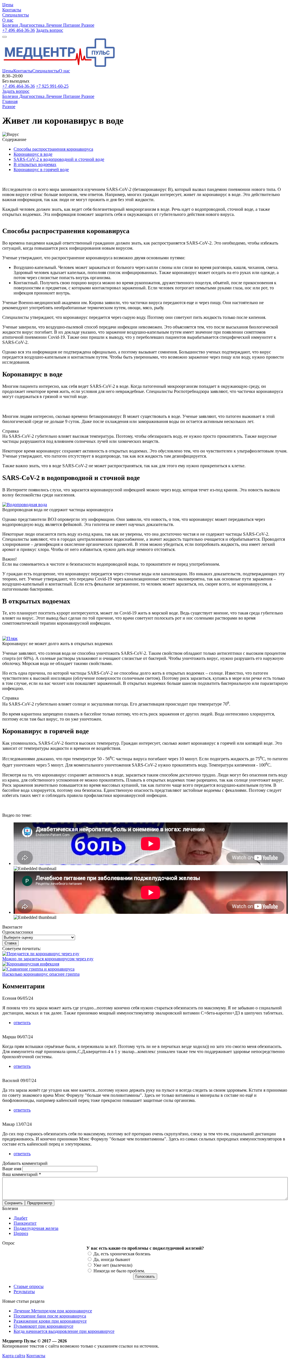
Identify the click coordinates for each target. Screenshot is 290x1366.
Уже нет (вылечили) (112, 1265)
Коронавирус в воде (33, 154)
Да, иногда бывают (111, 1259)
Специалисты (45, 70)
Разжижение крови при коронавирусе (50, 1321)
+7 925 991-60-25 (52, 86)
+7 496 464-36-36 (18, 30)
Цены (7, 70)
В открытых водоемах (35, 164)
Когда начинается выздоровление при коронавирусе (64, 1331)
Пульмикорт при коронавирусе (43, 1326)
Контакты (22, 70)
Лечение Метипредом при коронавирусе (53, 1310)
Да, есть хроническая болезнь (121, 1253)
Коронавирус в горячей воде (41, 169)
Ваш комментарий (21, 1174)
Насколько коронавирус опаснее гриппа (41, 974)
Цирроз (21, 1233)
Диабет (20, 1218)
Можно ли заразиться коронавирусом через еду (47, 958)
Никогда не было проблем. (119, 1270)
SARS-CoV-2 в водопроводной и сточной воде (59, 159)
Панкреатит (25, 1223)
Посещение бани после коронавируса (50, 1316)
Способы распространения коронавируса (53, 149)
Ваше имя (12, 1168)
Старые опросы (29, 1286)
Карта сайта (13, 1355)
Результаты (24, 1291)
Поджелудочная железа (36, 1228)
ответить (22, 1022)
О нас (64, 70)
